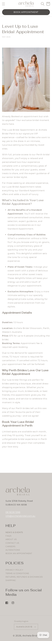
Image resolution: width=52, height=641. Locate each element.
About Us (11, 539)
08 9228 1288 (13, 512)
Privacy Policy (14, 570)
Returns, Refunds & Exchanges (24, 577)
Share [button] (8, 43)
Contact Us (12, 543)
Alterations (13, 550)
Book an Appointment (19, 553)
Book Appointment (26, 12)
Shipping (11, 580)
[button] (3, 4)
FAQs (8, 536)
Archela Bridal (30, 635)
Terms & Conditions (17, 573)
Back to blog (27, 463)
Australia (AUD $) (24, 627)
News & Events (14, 532)
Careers (10, 546)
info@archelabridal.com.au (20, 516)
